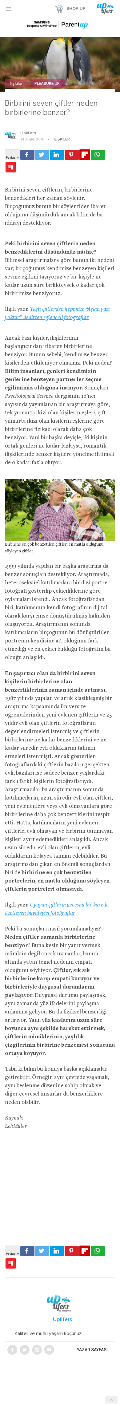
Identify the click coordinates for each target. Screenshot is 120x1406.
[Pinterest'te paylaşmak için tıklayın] (72, 155)
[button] (8, 8)
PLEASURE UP (47, 84)
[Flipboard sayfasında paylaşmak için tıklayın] (84, 154)
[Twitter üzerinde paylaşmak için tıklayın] (42, 155)
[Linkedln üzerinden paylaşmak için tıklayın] (57, 155)
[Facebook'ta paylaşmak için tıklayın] (27, 155)
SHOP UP (76, 8)
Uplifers (28, 133)
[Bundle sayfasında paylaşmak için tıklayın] (11, 167)
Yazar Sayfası (92, 1349)
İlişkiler (16, 84)
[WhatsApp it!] (98, 155)
